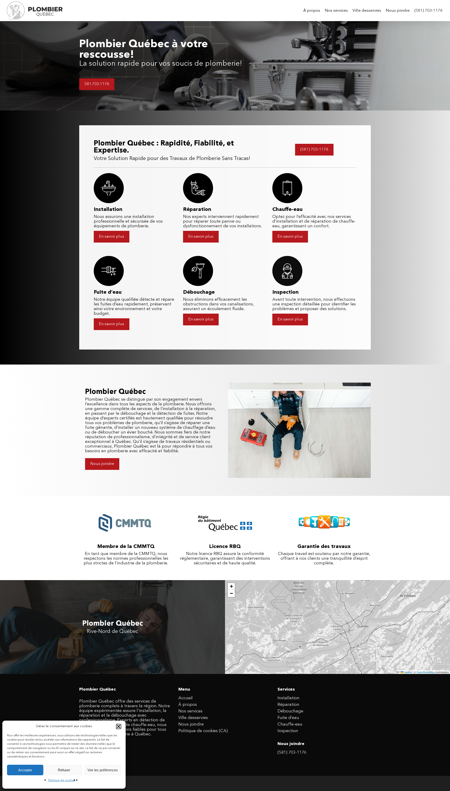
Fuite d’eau (288, 718)
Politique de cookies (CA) (203, 731)
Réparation (288, 705)
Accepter (25, 770)
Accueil (185, 698)
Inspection (288, 731)
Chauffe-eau (290, 724)
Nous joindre (191, 724)
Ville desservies (193, 718)
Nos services (190, 711)
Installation (289, 698)
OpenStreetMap (425, 672)
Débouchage (290, 711)
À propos (187, 705)
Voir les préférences (102, 770)
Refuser (64, 770)
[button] (118, 726)
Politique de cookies (61, 780)
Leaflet (407, 672)
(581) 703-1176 (292, 752)
